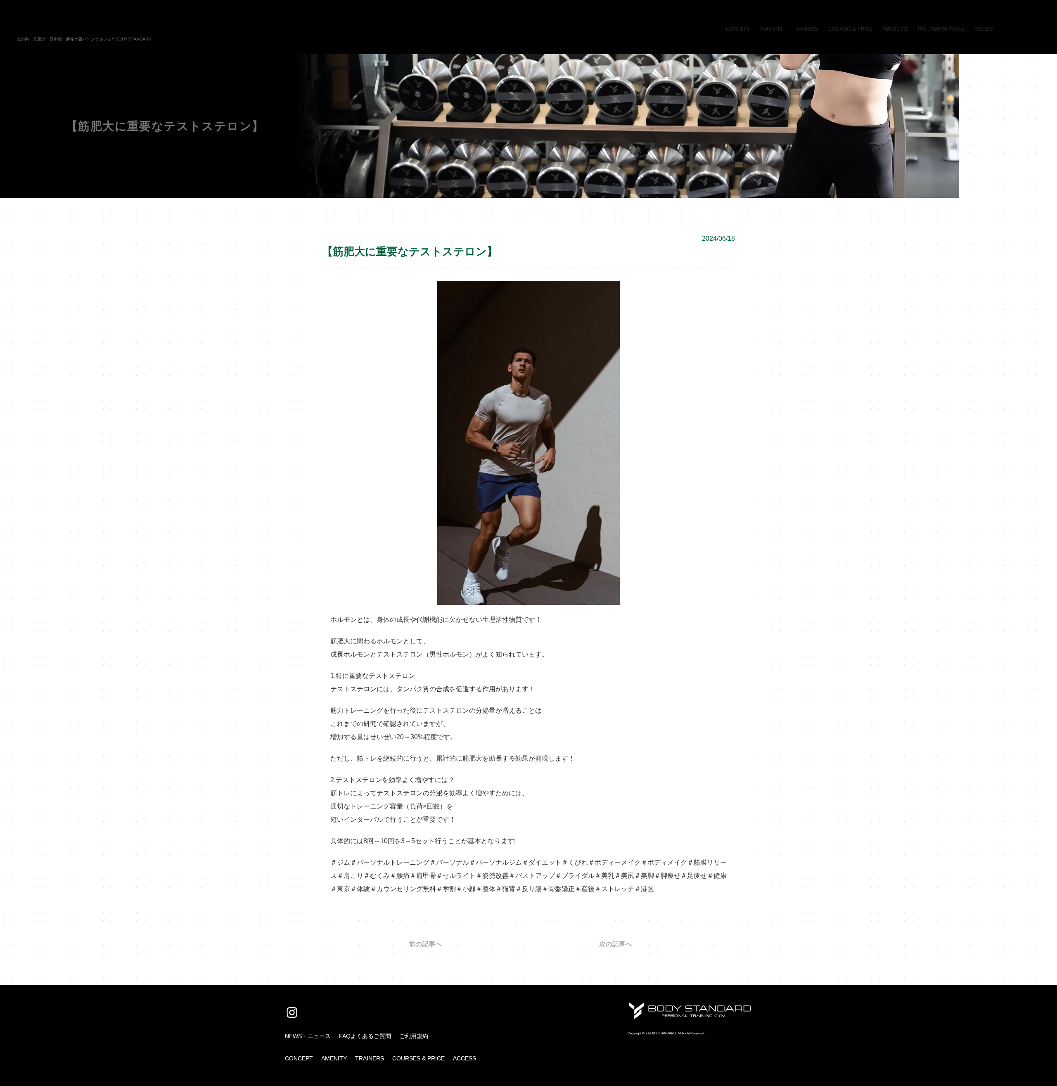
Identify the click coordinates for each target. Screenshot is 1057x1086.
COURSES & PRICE (418, 1058)
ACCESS (464, 1058)
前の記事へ (425, 944)
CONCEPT (299, 1058)
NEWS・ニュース (308, 1036)
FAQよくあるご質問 (365, 1036)
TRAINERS (369, 1058)
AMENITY (334, 1058)
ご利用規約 (413, 1036)
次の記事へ (615, 944)
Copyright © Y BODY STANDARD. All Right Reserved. (666, 1033)
